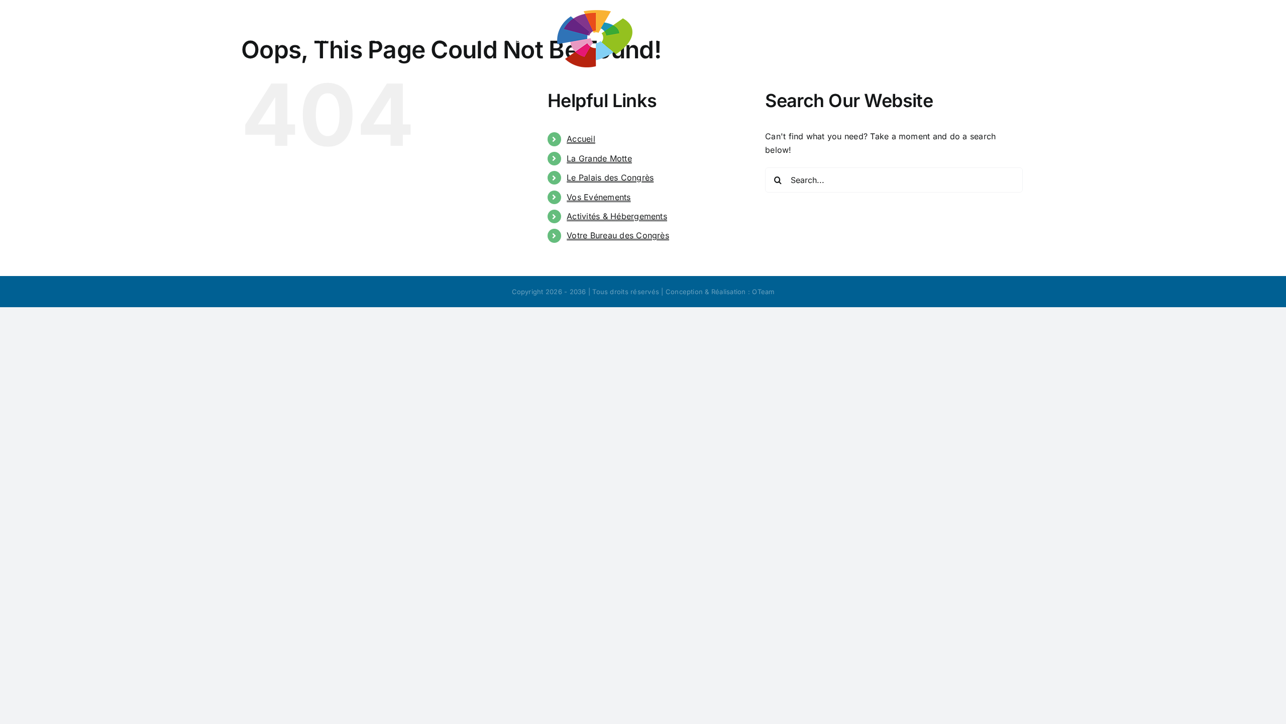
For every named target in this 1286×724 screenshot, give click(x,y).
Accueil (581, 139)
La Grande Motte (599, 158)
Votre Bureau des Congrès (618, 235)
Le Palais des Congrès (610, 177)
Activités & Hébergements (617, 216)
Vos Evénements (598, 197)
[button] (940, 37)
